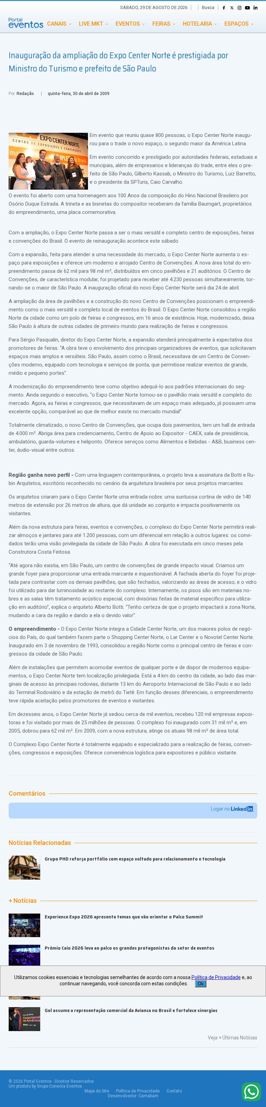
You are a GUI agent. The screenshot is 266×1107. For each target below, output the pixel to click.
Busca (208, 7)
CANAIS (56, 23)
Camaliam (148, 1095)
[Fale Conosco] (251, 1092)
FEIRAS (161, 23)
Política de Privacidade (138, 1091)
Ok (201, 983)
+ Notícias (23, 900)
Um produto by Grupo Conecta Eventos (45, 1086)
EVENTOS (128, 23)
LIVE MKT (91, 23)
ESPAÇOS (236, 23)
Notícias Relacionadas (40, 842)
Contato (174, 1091)
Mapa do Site (97, 1091)
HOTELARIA (197, 23)
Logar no (221, 809)
